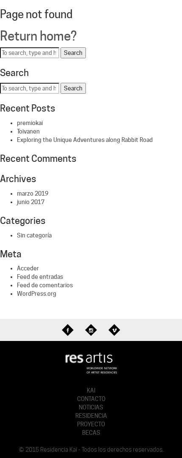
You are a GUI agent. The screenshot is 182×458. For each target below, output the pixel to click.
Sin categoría (34, 235)
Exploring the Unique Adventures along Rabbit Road (85, 139)
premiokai (30, 123)
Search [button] (73, 52)
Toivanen (28, 131)
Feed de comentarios (45, 285)
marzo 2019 (32, 193)
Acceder (28, 268)
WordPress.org (36, 293)
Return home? (38, 36)
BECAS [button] (91, 432)
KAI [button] (91, 390)
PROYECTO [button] (91, 424)
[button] (91, 362)
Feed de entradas (40, 276)
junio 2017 (30, 202)
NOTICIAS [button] (91, 407)
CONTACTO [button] (91, 398)
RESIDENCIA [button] (91, 415)
